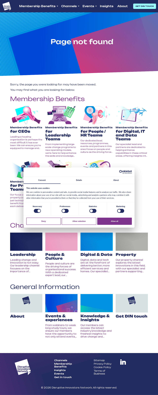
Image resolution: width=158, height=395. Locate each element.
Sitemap (99, 360)
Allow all (114, 221)
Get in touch (63, 377)
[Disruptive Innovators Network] (6, 6)
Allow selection (79, 221)
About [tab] (116, 180)
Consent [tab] (42, 180)
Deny (43, 221)
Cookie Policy (102, 367)
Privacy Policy (102, 363)
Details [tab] (79, 180)
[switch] (65, 211)
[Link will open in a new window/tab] (123, 362)
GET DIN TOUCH (144, 6)
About (122, 6)
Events (88, 6)
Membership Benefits (37, 6)
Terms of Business (99, 372)
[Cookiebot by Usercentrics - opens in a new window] (121, 172)
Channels (69, 6)
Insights (106, 6)
